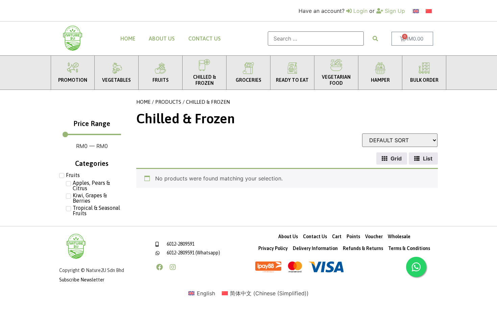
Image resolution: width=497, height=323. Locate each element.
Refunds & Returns (363, 248)
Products (168, 102)
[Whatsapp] (416, 267)
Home (127, 38)
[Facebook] (160, 267)
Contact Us (204, 38)
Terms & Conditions (409, 248)
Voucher (374, 236)
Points (353, 236)
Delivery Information (315, 248)
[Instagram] (173, 267)
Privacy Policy (273, 248)
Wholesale (399, 236)
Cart (336, 236)
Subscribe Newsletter (81, 279)
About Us (162, 38)
